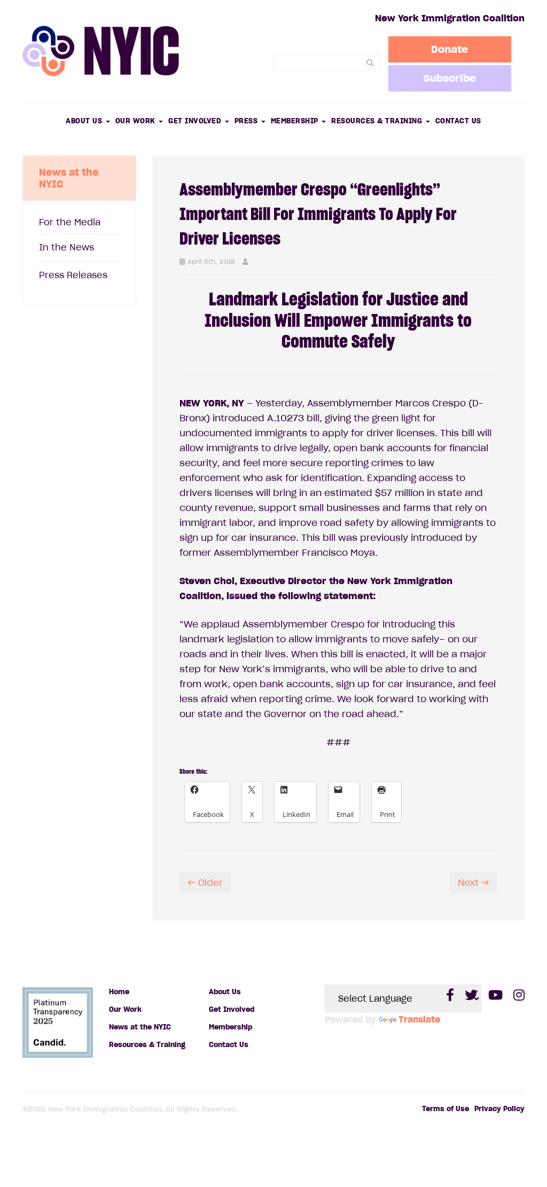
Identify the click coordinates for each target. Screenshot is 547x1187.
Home (119, 991)
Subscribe (450, 78)
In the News (66, 247)
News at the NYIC (140, 1027)
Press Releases (73, 275)
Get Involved (196, 120)
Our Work (136, 120)
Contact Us (458, 120)
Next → (473, 883)
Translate (419, 1019)
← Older (205, 883)
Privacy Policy (499, 1108)
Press (247, 120)
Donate (449, 49)
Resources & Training (378, 120)
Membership (296, 120)
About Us (85, 120)
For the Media (69, 222)
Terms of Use (445, 1108)
